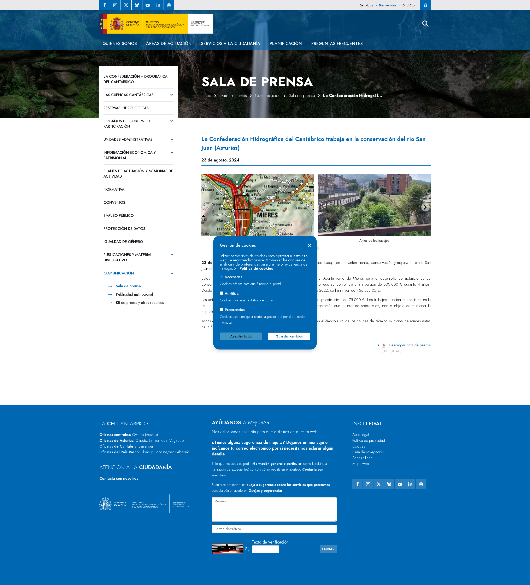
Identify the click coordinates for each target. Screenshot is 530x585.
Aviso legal (360, 434)
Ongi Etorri (409, 5)
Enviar (328, 549)
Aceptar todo (241, 336)
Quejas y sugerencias (265, 490)
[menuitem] (119, 44)
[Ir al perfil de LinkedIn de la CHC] (158, 5)
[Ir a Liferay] (156, 24)
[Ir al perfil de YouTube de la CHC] (147, 5)
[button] (425, 23)
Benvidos (366, 5)
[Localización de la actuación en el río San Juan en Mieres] (257, 205)
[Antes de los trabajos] (374, 205)
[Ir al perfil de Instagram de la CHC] (115, 5)
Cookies (358, 446)
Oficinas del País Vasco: (144, 452)
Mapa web (360, 463)
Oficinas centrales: (128, 434)
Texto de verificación (270, 542)
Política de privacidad (368, 440)
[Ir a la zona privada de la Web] (425, 5)
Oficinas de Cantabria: (126, 446)
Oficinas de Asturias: (141, 440)
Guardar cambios (289, 336)
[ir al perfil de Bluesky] (137, 5)
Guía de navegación (368, 452)
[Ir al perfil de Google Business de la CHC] (169, 5)
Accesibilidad (362, 458)
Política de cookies (256, 268)
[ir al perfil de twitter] (126, 5)
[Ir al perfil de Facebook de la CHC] (104, 5)
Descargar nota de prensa (410, 345)
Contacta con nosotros (118, 478)
